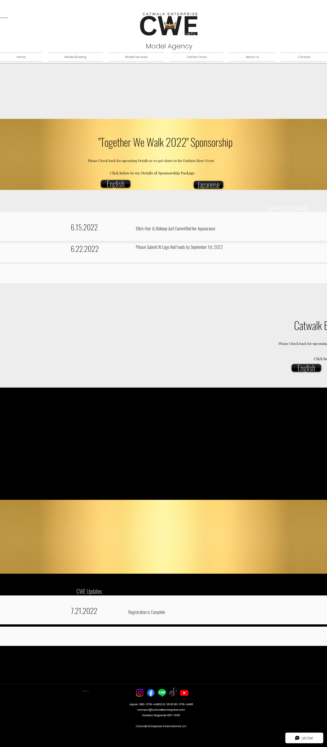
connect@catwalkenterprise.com (161, 710)
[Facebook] (151, 693)
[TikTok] (173, 693)
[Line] (162, 693)
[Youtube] (184, 693)
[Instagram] (140, 693)
